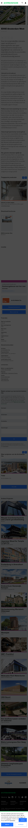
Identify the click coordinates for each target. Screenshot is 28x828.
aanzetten (12, 820)
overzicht (8, 819)
